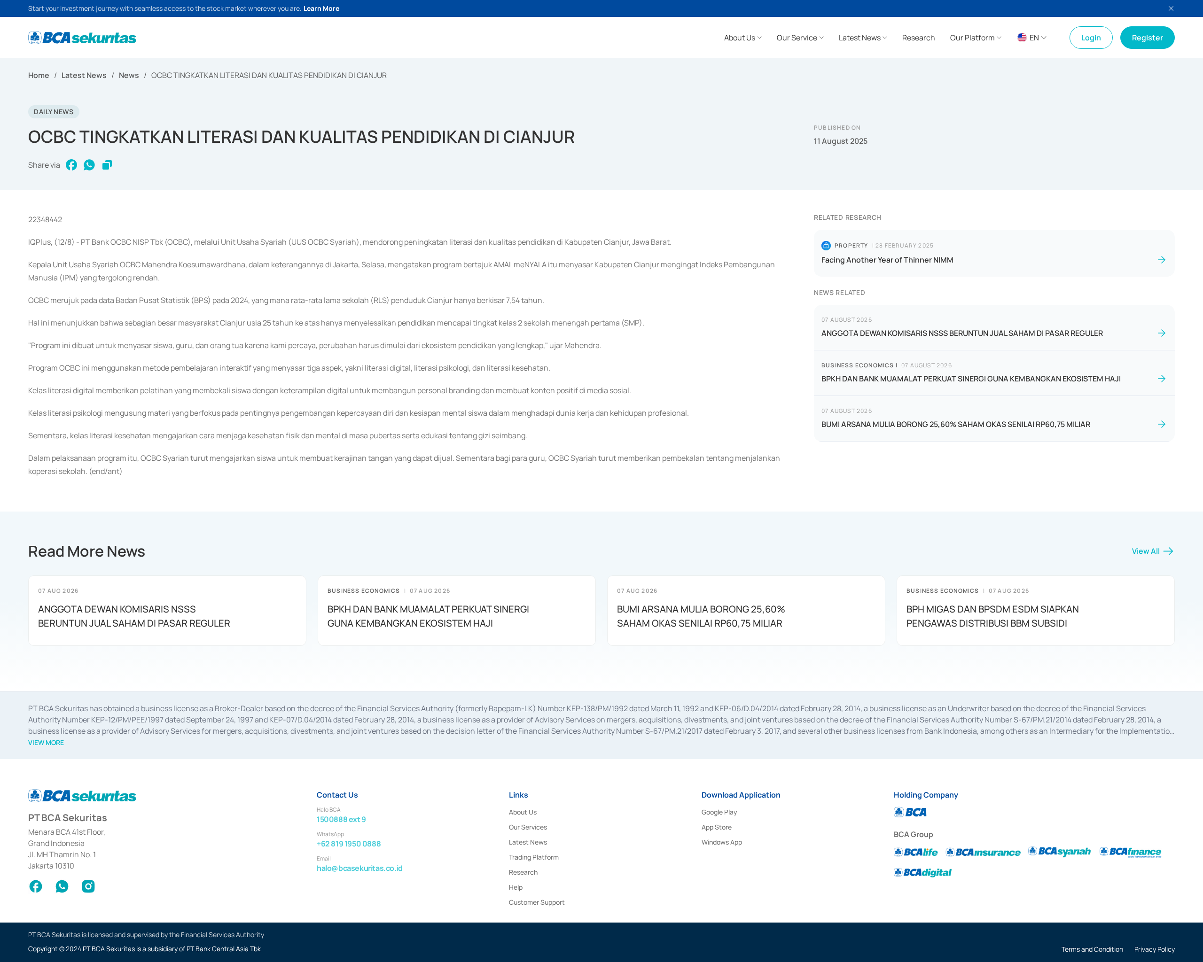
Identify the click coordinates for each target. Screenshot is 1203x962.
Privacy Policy (1154, 949)
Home (38, 75)
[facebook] (71, 165)
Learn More (321, 8)
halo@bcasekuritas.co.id (360, 868)
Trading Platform (534, 857)
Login (1091, 37)
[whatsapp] (89, 164)
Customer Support (537, 902)
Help (516, 887)
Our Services (528, 826)
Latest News (84, 75)
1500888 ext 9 (341, 819)
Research (523, 872)
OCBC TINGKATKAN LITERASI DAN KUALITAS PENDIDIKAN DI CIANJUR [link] (269, 75)
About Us (523, 811)
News (129, 75)
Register (1147, 37)
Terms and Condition (1092, 949)
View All (1146, 551)
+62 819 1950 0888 (349, 843)
